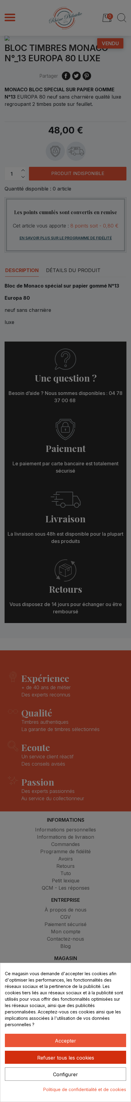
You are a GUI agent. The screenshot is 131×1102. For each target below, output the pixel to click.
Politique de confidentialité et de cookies (84, 1089)
